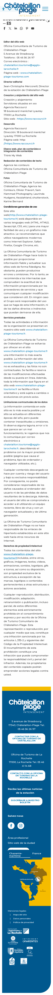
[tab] (19, 854)
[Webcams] (32, 9)
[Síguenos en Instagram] (20, 825)
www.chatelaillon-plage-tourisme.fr (26, 351)
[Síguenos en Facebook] (11, 825)
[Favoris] (10, 8)
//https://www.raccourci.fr (19, 143)
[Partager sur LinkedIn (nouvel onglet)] (15, 29)
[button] (16, 9)
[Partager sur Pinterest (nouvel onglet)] (27, 29)
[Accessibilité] (3, 9)
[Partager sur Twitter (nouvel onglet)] (10, 29)
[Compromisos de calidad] (30, 951)
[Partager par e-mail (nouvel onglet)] (32, 29)
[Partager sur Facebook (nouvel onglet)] (4, 29)
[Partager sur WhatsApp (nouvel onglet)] (21, 29)
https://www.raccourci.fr (31, 118)
